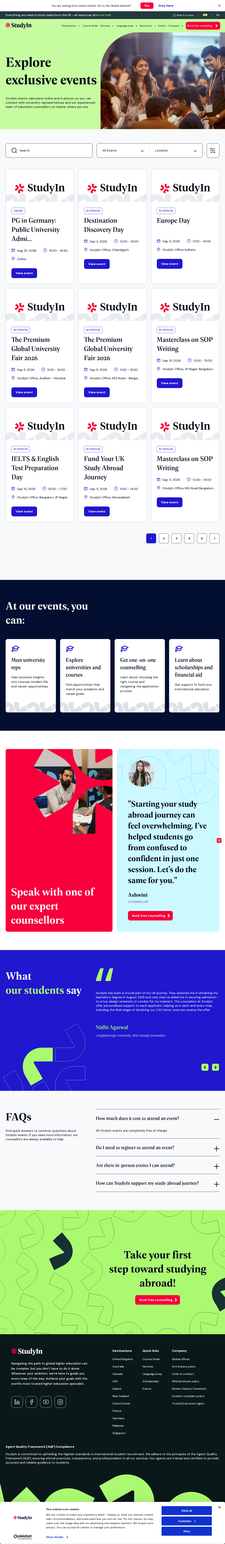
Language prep (125, 25)
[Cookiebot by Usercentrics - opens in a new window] (22, 1537)
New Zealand (120, 1396)
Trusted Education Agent (188, 1403)
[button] (219, 840)
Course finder (90, 25)
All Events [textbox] (109, 150)
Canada (117, 1374)
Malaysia (118, 1425)
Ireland (116, 1389)
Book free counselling (200, 25)
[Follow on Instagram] (60, 1402)
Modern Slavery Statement (189, 1389)
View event (24, 273)
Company (173, 25)
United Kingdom (122, 1359)
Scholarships (151, 1381)
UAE (115, 1381)
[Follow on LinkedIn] (17, 1402)
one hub (104, 15)
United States (121, 1403)
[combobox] (123, 150)
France (116, 1411)
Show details (54, 1537)
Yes (147, 6)
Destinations (69, 25)
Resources (146, 25)
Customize (184, 1520)
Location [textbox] (161, 150)
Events (162, 25)
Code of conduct (183, 1374)
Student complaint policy (188, 1396)
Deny (187, 1531)
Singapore (119, 1433)
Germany (118, 1418)
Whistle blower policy (185, 1381)
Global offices (181, 1359)
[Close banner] (219, 1507)
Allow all (186, 1510)
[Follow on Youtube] (46, 1402)
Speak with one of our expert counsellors (52, 905)
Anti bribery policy (184, 1366)
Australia (118, 1366)
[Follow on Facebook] (31, 1402)
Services (105, 25)
